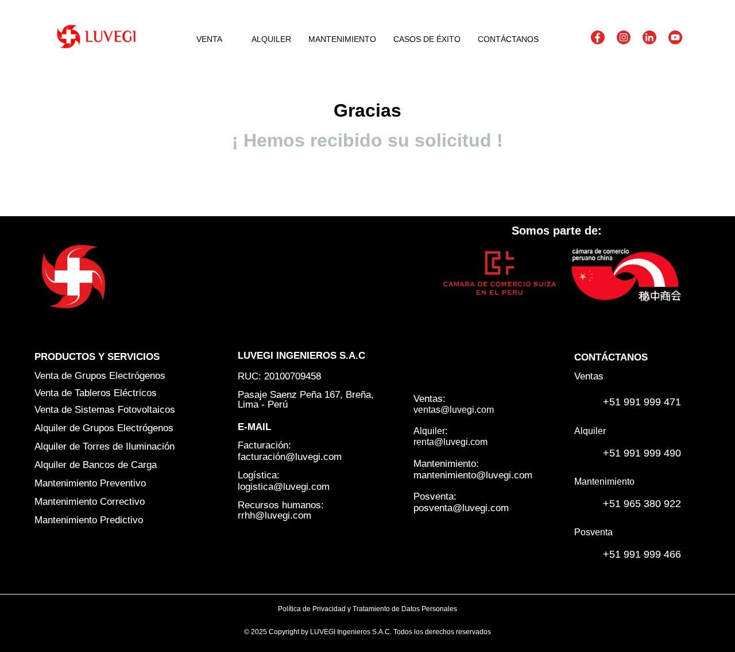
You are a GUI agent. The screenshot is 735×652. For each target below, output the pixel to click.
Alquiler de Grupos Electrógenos (103, 428)
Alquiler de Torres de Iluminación (104, 446)
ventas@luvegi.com (453, 410)
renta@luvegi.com (450, 442)
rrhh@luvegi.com (274, 515)
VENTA (209, 39)
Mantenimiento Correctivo (89, 501)
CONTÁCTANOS (508, 39)
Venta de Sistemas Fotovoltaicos (104, 409)
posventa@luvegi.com (461, 508)
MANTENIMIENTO (342, 39)
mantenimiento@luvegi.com (472, 475)
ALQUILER (271, 39)
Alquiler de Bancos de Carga (95, 464)
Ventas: (429, 398)
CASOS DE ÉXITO (427, 39)
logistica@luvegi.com (284, 486)
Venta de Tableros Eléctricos (95, 393)
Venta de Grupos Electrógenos (99, 375)
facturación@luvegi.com (290, 456)
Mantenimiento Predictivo (88, 520)
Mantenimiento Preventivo (90, 483)
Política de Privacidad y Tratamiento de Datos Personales (367, 609)
